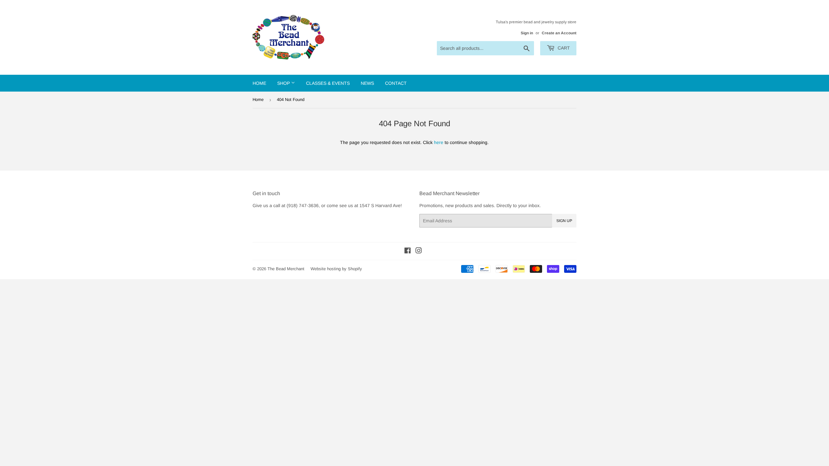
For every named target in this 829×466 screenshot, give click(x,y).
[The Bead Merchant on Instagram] (418, 251)
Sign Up (564, 220)
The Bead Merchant (285, 268)
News (367, 83)
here (438, 142)
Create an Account (559, 33)
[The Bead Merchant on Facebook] (407, 251)
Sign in (527, 33)
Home (259, 83)
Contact (396, 83)
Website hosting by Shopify (336, 268)
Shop (284, 83)
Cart (563, 47)
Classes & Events (328, 83)
